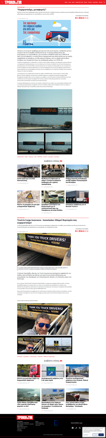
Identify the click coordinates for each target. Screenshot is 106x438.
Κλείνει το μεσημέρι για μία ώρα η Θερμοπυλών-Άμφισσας (28, 205)
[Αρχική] (13, 2)
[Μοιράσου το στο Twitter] (78, 18)
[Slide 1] (44, 130)
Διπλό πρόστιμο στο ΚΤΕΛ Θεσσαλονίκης (26, 180)
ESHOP (73, 2)
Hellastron (31, 156)
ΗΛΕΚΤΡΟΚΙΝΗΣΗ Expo (39, 424)
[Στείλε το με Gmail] (83, 18)
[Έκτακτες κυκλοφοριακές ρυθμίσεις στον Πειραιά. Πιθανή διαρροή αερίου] (77, 370)
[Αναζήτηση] (104, 2)
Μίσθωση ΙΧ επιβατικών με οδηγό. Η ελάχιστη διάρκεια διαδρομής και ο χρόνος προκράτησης (51, 181)
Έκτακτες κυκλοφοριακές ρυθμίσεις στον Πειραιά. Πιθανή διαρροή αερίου (77, 380)
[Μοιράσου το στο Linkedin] (80, 18)
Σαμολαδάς (26, 356)
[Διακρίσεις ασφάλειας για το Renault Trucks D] (77, 197)
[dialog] (94, 432)
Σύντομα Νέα (21, 7)
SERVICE (85, 2)
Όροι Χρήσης (19, 430)
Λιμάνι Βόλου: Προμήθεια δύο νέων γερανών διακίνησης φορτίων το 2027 (27, 404)
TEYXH (69, 2)
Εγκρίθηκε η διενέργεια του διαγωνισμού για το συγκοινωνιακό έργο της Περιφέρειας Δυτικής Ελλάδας (52, 207)
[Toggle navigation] (2, 2)
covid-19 (45, 156)
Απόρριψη (95, 434)
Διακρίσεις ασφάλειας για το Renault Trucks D (76, 205)
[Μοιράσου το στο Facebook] (76, 18)
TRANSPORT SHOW (79, 2)
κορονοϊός (51, 156)
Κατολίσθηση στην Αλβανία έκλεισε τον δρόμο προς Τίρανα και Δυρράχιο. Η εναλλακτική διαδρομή (52, 405)
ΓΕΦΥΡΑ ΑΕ (40, 156)
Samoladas (20, 356)
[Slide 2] (46, 130)
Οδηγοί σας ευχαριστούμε (49, 356)
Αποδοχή (101, 434)
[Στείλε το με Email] (81, 18)
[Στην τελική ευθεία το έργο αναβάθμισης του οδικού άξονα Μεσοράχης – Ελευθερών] (77, 395)
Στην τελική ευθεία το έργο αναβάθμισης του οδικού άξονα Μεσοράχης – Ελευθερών (76, 404)
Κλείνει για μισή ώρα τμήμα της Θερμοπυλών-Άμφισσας (28, 379)
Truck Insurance (33, 356)
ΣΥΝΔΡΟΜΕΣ (95, 2)
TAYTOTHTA (37, 425)
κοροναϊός (57, 156)
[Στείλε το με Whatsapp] (87, 18)
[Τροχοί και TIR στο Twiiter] (80, 428)
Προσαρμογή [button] (86, 434)
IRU (35, 156)
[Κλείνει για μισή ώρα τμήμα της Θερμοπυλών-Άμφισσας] (28, 370)
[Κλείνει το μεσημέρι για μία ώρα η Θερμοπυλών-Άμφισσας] (28, 197)
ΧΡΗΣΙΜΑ (90, 2)
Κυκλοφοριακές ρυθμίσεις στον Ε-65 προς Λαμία (52, 379)
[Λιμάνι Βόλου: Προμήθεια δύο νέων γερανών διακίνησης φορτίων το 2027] (28, 395)
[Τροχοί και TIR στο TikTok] (76, 428)
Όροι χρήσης (60, 434)
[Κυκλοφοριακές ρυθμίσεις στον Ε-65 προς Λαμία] (53, 370)
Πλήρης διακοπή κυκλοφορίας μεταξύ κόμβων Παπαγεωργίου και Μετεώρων (76, 180)
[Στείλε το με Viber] (85, 18)
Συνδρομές (19, 429)
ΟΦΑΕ (26, 156)
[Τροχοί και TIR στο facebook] (72, 428)
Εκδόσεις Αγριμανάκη (39, 422)
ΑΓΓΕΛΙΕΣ (100, 2)
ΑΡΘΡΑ (66, 2)
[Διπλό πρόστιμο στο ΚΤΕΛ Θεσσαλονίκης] (28, 171)
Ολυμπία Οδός (21, 156)
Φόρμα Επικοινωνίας (21, 428)
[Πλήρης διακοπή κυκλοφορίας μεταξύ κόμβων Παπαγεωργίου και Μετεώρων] (77, 171)
